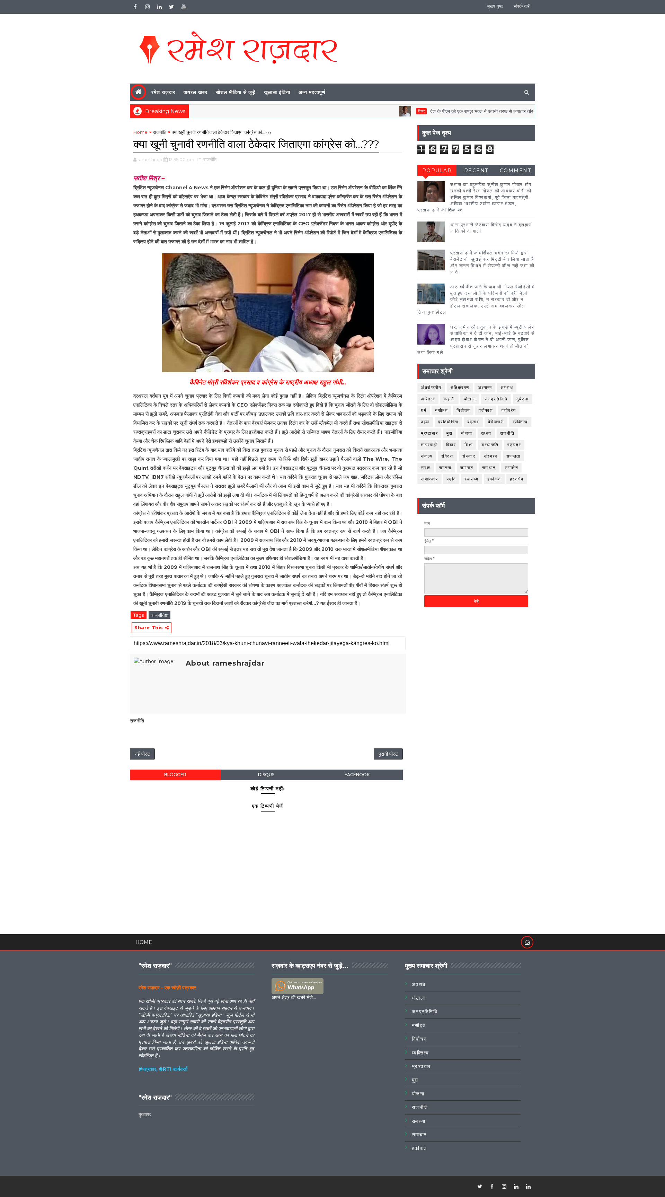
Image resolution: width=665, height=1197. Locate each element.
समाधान (489, 467)
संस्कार (468, 456)
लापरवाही (429, 444)
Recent (476, 170)
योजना (466, 433)
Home (140, 132)
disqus (266, 774)
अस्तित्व (428, 398)
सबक (426, 467)
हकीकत (494, 479)
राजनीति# (159, 615)
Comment (515, 170)
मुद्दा (449, 433)
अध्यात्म (485, 387)
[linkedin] (159, 7)
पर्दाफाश (486, 410)
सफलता (513, 456)
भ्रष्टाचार (429, 433)
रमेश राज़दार (163, 92)
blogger (175, 774)
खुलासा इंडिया (277, 92)
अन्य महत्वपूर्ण (312, 92)
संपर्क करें (522, 6)
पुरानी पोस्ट (388, 754)
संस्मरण (491, 456)
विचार (398, 111)
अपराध (506, 387)
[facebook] (135, 7)
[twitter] (171, 7)
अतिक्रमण (459, 387)
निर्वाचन (463, 410)
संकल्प (427, 456)
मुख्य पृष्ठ (495, 6)
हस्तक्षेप (517, 479)
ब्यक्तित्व (520, 421)
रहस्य (486, 433)
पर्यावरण (509, 410)
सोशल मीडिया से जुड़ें (236, 92)
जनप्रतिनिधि (496, 398)
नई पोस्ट (142, 754)
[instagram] (147, 7)
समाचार (466, 467)
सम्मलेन (511, 467)
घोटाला (470, 398)
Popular (437, 170)
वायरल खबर (195, 92)
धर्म (423, 410)
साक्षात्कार (429, 479)
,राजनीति (209, 159)
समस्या (445, 467)
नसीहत (441, 410)
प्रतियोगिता (448, 421)
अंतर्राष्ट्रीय (431, 387)
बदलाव (473, 421)
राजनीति (159, 132)
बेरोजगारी (496, 421)
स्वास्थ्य (471, 479)
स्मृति (451, 479)
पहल (425, 421)
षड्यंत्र (514, 444)
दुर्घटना (522, 398)
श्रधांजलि (490, 444)
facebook (357, 774)
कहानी (449, 398)
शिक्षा (468, 444)
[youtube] (183, 7)
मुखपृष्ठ (145, 1114)
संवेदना (447, 456)
